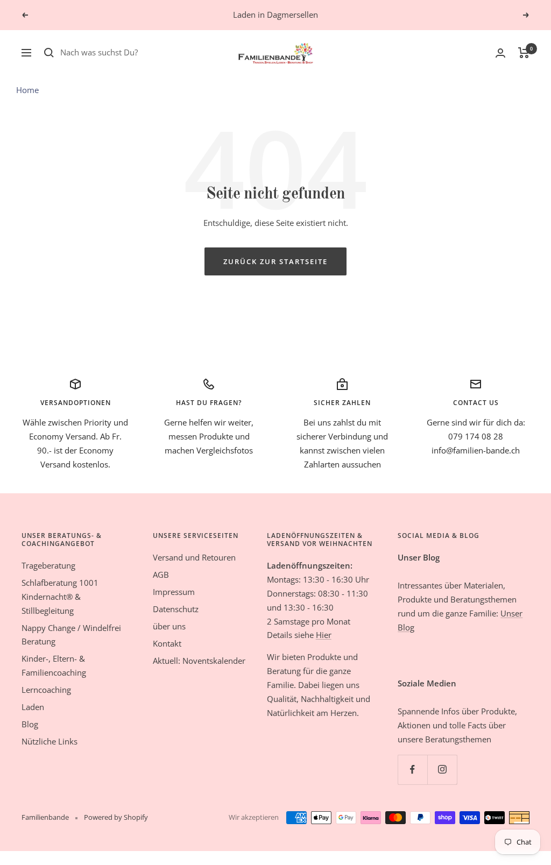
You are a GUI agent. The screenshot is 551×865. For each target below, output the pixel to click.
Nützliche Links (49, 741)
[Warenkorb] (523, 52)
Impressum (174, 591)
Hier (323, 634)
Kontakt (167, 643)
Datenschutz (176, 609)
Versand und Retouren (194, 557)
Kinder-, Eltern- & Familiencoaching (54, 665)
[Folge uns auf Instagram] (442, 769)
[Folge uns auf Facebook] (412, 769)
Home (27, 89)
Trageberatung (48, 565)
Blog (30, 724)
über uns (169, 626)
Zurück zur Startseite (275, 261)
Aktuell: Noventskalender (199, 660)
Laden (33, 706)
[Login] (500, 53)
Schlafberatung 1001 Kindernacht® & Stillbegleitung (60, 596)
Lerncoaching (46, 689)
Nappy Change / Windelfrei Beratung (71, 634)
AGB (161, 574)
